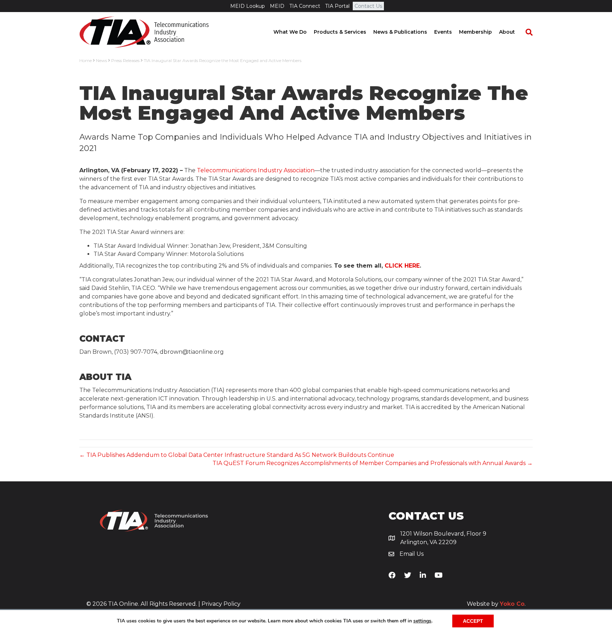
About (507, 32)
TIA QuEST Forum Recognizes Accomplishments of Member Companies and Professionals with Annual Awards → (372, 463)
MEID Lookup (247, 6)
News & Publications (400, 32)
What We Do (290, 32)
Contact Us (368, 6)
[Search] (525, 32)
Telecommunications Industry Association (255, 170)
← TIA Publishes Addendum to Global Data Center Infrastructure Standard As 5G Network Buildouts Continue (236, 455)
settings (422, 621)
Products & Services (340, 32)
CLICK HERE (402, 265)
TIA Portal (337, 6)
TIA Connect (304, 6)
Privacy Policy (221, 603)
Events (443, 32)
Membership (475, 32)
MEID (277, 6)
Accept (473, 621)
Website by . (496, 603)
